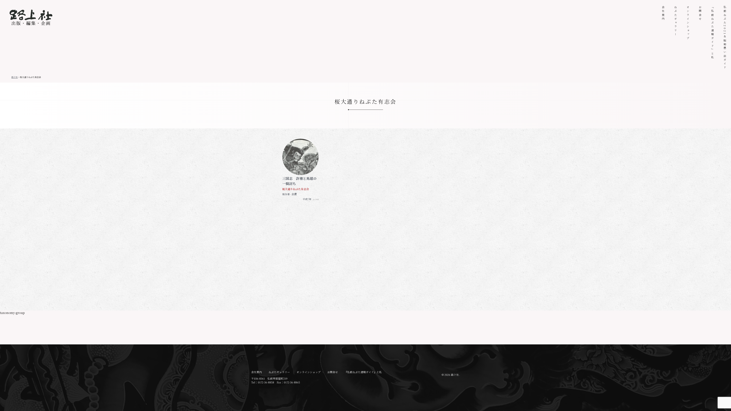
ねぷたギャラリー (676, 21)
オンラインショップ (688, 23)
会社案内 (663, 13)
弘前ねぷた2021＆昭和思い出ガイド (725, 38)
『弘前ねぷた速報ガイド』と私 (712, 33)
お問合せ (700, 13)
